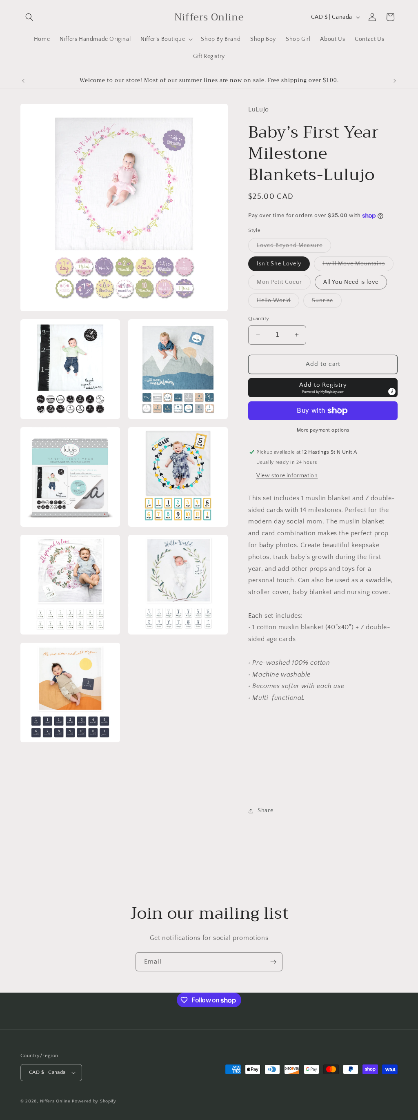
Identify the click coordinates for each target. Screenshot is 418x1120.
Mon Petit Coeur (284, 283)
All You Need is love (350, 282)
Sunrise (327, 302)
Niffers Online (55, 1101)
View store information (287, 475)
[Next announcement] (395, 81)
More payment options (323, 430)
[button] (29, 17)
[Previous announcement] (23, 81)
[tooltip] (392, 391)
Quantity (258, 318)
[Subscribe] (273, 961)
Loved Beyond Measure (294, 247)
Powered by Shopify (94, 1101)
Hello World (278, 302)
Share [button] (265, 810)
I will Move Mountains (358, 265)
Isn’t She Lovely (279, 264)
